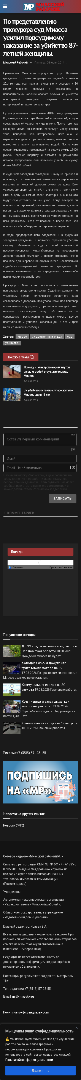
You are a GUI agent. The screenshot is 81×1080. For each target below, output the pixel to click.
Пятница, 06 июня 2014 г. (51, 62)
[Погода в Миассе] (40, 562)
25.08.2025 (32, 381)
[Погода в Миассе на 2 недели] (60, 567)
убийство (12, 343)
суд (69, 336)
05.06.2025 (32, 400)
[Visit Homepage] (43, 6)
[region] (40, 1052)
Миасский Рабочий (15, 62)
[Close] (76, 1027)
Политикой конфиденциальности (29, 1060)
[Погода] (15, 567)
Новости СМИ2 (13, 825)
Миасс (22, 336)
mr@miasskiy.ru (22, 996)
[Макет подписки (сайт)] (40, 782)
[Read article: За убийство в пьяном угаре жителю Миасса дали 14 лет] (12, 394)
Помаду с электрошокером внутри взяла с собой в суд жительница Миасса (47, 371)
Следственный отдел (47, 336)
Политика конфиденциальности (26, 1012)
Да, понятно (40, 1070)
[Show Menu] (5, 6)
